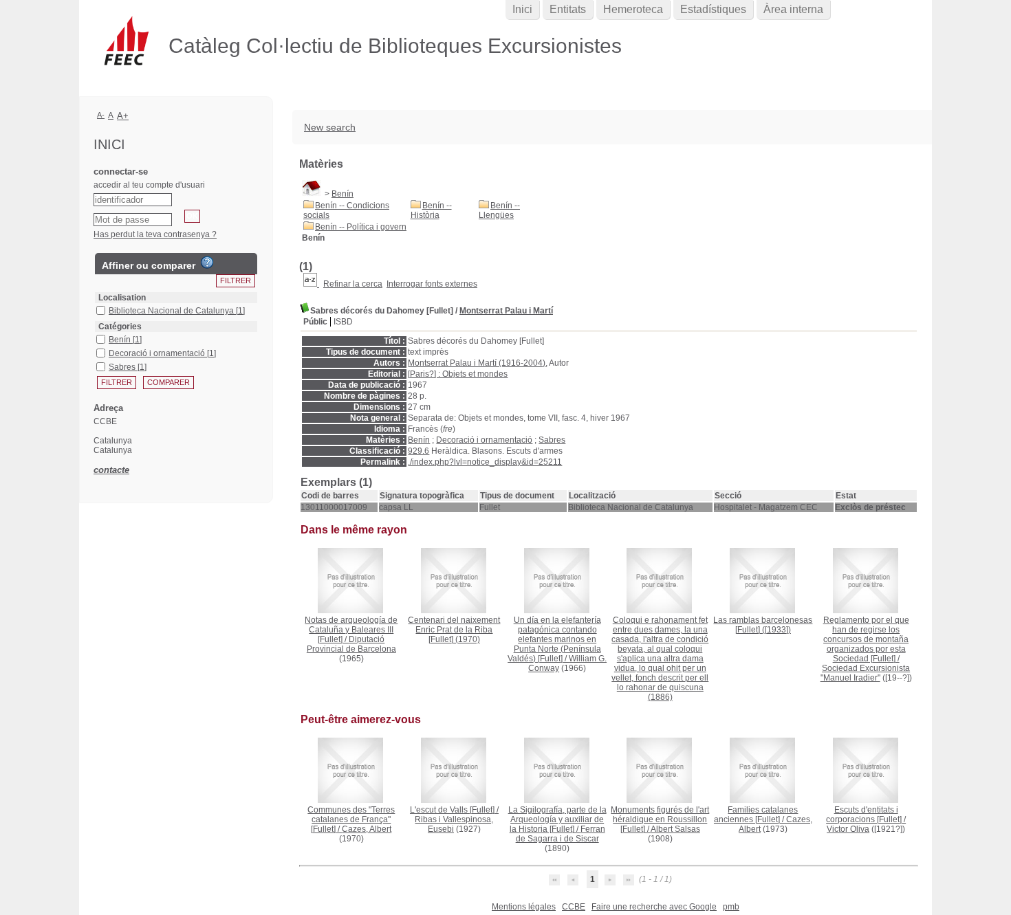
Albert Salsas (675, 829)
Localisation (122, 297)
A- (101, 115)
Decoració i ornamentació (484, 440)
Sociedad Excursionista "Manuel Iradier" (865, 673)
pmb (731, 907)
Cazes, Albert (366, 829)
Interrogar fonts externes (432, 284)
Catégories (120, 326)
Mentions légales (524, 907)
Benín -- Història (431, 210)
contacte (111, 470)
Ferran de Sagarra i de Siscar (560, 834)
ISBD (343, 322)
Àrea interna (793, 9)
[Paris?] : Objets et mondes (458, 374)
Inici (522, 9)
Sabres (552, 440)
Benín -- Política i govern (360, 227)
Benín (342, 194)
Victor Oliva (848, 829)
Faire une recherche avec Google (654, 907)
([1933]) (762, 625)
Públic (315, 322)
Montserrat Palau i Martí (506, 311)
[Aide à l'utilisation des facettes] (207, 262)
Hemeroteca (633, 9)
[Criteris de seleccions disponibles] (311, 284)
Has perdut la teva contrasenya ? (155, 234)
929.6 (418, 451)
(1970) (454, 629)
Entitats (568, 9)
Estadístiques (713, 9)
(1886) (659, 658)
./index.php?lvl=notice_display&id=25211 (485, 462)
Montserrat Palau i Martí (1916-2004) (476, 363)
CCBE (573, 907)
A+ (123, 116)
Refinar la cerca (352, 284)
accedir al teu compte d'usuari (149, 185)
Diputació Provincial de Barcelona (351, 644)
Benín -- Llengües (499, 210)
